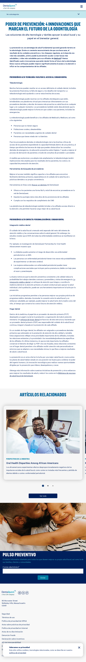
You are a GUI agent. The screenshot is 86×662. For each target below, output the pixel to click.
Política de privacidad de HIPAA (14, 621)
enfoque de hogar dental (30, 319)
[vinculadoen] (23, 593)
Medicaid (57, 58)
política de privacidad (17, 652)
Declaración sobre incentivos (13, 638)
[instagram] (19, 593)
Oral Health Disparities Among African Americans (32, 462)
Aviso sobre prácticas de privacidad (16, 624)
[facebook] (27, 593)
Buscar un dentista (39, 184)
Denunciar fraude (8, 635)
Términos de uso (8, 617)
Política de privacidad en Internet (15, 628)
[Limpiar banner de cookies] (79, 647)
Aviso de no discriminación (12, 631)
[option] (43, 485)
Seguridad (6, 613)
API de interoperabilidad (11, 642)
